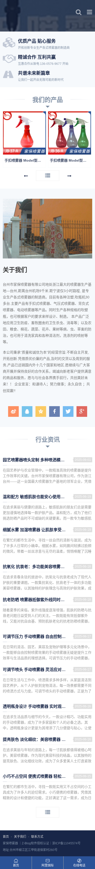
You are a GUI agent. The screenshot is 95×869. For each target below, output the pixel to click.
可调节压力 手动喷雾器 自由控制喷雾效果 (40, 636)
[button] (26, 176)
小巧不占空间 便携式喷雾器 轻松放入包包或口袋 (46, 776)
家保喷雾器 (10, 843)
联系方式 (37, 836)
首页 (6, 836)
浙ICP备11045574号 (66, 843)
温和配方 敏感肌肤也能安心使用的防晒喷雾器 (44, 497)
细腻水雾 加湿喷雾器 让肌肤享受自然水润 (40, 530)
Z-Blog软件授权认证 (35, 843)
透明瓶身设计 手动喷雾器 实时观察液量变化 (42, 706)
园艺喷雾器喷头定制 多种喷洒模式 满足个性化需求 (47, 460)
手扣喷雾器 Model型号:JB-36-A (70, 160)
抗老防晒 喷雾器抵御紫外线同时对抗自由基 (42, 600)
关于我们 (20, 836)
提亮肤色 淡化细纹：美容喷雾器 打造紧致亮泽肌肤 (47, 739)
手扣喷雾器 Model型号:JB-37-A (25, 160)
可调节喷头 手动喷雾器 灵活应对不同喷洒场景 (44, 669)
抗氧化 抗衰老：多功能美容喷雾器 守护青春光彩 (46, 567)
